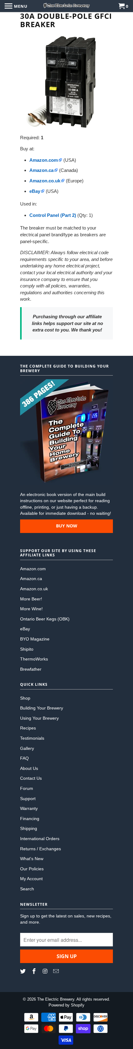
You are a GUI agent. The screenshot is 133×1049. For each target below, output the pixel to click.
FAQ (24, 758)
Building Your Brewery (41, 707)
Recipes (28, 728)
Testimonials (32, 738)
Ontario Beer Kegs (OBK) (45, 618)
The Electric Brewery (55, 999)
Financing (29, 818)
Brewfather (30, 669)
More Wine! (31, 608)
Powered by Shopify (66, 1005)
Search (27, 888)
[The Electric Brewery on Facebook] (34, 971)
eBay (25, 628)
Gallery (27, 748)
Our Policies (32, 868)
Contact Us (31, 778)
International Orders (39, 838)
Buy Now (66, 526)
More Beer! (31, 598)
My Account (31, 878)
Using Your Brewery (39, 718)
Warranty (29, 808)
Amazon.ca (31, 578)
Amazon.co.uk (34, 588)
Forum (26, 788)
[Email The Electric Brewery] (56, 971)
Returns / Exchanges (40, 848)
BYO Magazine (34, 638)
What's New (31, 858)
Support (28, 798)
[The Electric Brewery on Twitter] (23, 971)
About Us (29, 768)
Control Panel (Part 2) (52, 215)
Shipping (28, 828)
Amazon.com (33, 568)
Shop (25, 698)
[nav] (16, 6)
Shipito (26, 649)
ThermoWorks (34, 659)
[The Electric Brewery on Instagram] (45, 971)
